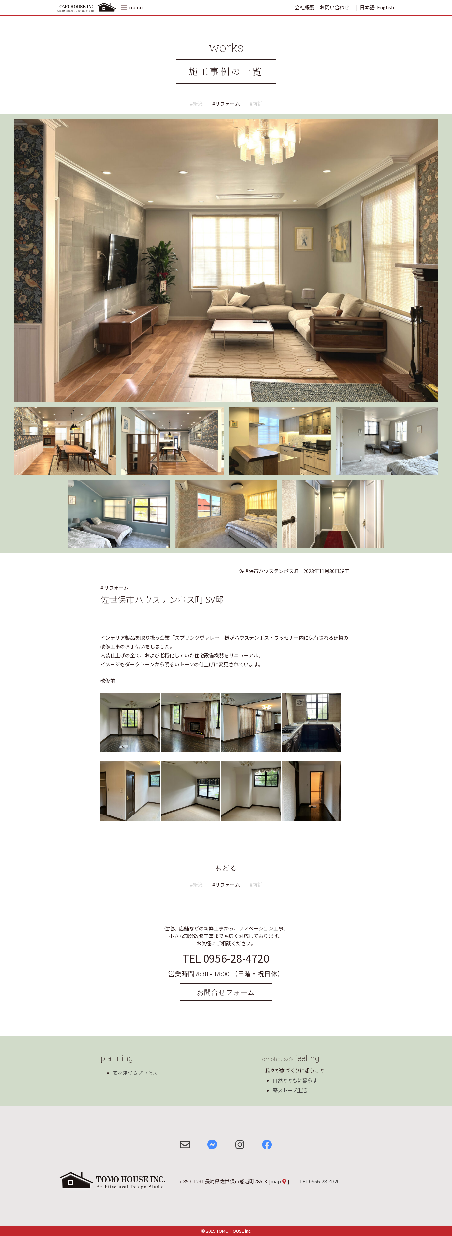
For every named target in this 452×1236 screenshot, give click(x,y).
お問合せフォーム (226, 992)
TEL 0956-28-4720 (226, 958)
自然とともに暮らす (295, 1080)
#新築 (196, 103)
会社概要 (305, 7)
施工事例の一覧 (226, 71)
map (275, 1181)
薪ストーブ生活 (290, 1090)
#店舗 (256, 103)
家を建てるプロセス (135, 1072)
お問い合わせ (334, 7)
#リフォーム (226, 103)
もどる (226, 867)
